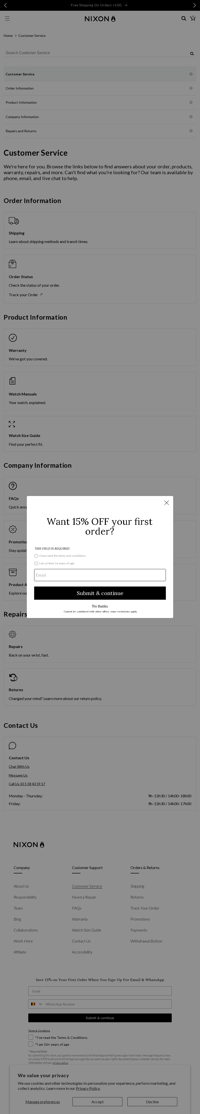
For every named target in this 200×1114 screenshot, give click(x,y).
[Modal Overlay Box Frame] (100, 557)
